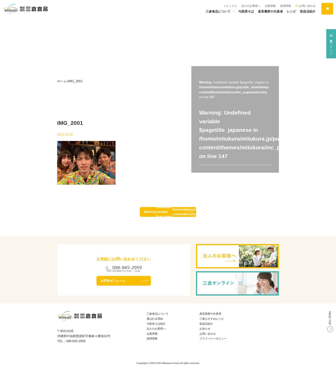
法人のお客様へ (250, 5)
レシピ (291, 11)
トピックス (230, 5)
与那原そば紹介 (156, 323)
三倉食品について (218, 11)
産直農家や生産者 (270, 11)
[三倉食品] (79, 318)
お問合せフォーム (113, 280)
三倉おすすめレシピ (212, 318)
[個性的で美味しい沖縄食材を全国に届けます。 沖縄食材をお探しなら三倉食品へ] (25, 9)
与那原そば (246, 11)
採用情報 (285, 5)
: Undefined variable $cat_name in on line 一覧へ (170, 212)
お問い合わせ (307, 5)
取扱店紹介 (308, 11)
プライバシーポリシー (213, 338)
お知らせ (205, 328)
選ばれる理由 (155, 318)
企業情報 (270, 5)
